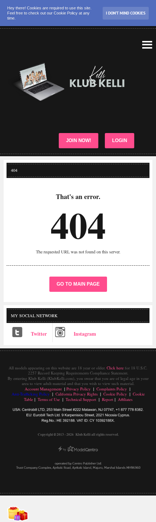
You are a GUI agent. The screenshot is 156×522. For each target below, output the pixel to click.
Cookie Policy (115, 394)
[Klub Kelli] (76, 81)
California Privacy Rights (77, 394)
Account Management (43, 389)
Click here (115, 367)
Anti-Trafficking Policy (31, 394)
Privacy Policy (78, 389)
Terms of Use (49, 399)
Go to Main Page (78, 284)
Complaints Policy (112, 389)
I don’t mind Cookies (125, 13)
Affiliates (125, 399)
